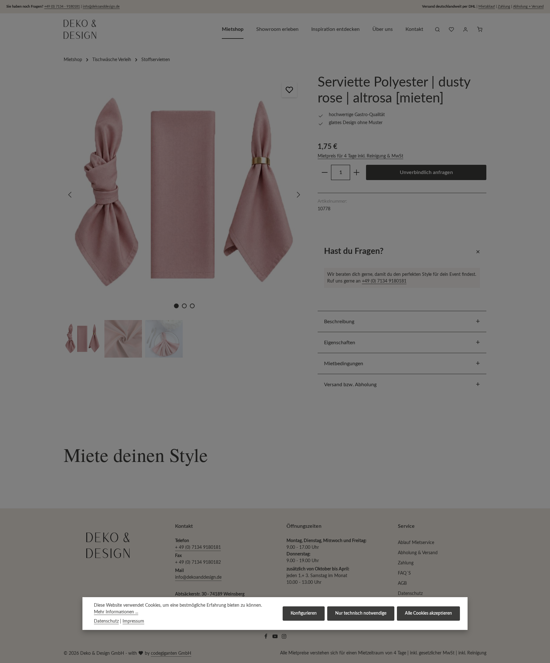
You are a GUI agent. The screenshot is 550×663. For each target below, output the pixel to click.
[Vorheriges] (70, 194)
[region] (184, 216)
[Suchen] (437, 29)
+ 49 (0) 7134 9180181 (198, 547)
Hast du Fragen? (354, 251)
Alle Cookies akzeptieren (428, 613)
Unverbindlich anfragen (426, 172)
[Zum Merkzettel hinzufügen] (289, 89)
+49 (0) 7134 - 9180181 (62, 6)
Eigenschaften (339, 342)
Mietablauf (486, 6)
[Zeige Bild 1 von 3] (176, 306)
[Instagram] (284, 638)
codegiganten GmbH (171, 653)
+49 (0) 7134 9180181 (384, 281)
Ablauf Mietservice (416, 543)
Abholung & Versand (418, 553)
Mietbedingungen (343, 363)
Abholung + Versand (528, 6)
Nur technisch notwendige (360, 613)
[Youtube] (275, 638)
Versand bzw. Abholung (350, 384)
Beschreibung (339, 321)
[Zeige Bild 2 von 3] (184, 306)
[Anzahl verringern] (324, 172)
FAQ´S (404, 573)
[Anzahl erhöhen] (356, 172)
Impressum (133, 621)
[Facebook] (266, 638)
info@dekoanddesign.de (101, 6)
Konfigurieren (304, 613)
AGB (402, 583)
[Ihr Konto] (465, 29)
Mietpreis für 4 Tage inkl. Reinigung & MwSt (360, 156)
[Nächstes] (298, 194)
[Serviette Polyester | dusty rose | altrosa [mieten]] (184, 194)
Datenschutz (410, 593)
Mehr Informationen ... (116, 612)
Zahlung (504, 6)
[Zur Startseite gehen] (80, 29)
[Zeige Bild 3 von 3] (192, 306)
